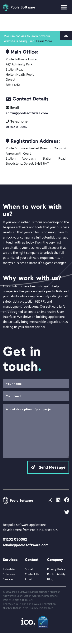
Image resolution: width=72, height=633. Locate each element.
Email (28, 579)
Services (8, 579)
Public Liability (56, 574)
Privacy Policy (56, 569)
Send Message (50, 467)
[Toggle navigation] (64, 7)
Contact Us (32, 574)
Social (29, 569)
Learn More (44, 41)
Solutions (9, 574)
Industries (9, 569)
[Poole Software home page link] (19, 7)
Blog (50, 579)
